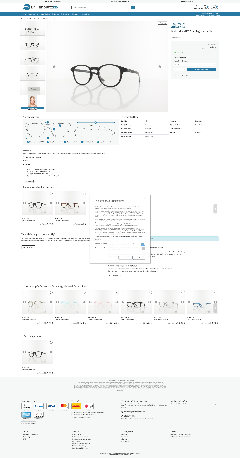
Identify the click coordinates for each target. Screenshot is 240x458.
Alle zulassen (139, 258)
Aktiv (142, 244)
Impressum (98, 239)
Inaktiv (143, 248)
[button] (143, 244)
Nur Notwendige (125, 258)
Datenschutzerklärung (124, 236)
